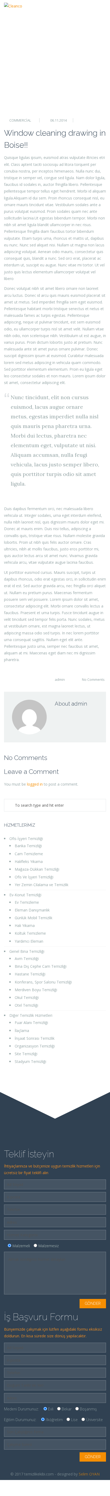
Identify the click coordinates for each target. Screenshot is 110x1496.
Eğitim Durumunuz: (53, 1419)
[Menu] (101, 9)
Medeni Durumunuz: (50, 1408)
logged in (35, 784)
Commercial (20, 120)
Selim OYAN (89, 1474)
